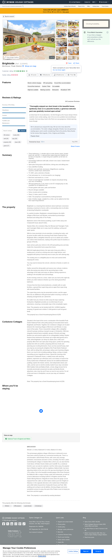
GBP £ (94, 2)
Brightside (8, 63)
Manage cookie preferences (65, 529)
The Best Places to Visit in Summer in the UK (96, 529)
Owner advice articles (64, 539)
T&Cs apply (65, 12)
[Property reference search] (23, 6)
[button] (6, 40)
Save (69, 63)
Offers (88, 6)
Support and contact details (65, 521)
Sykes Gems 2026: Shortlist (92, 521)
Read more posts (89, 537)
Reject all (85, 551)
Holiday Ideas (96, 6)
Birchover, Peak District (19, 66)
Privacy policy (61, 524)
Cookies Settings (73, 551)
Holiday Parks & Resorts (70, 6)
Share (77, 63)
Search (23, 130)
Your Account (103, 2)
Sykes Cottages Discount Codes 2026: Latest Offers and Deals (95, 525)
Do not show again (59, 70)
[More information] (107, 32)
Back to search (9, 16)
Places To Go (81, 6)
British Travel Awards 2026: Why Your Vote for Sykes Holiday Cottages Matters (96, 533)
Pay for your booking (63, 537)
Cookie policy (61, 526)
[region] (56, 551)
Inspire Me (61, 542)
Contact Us (87, 2)
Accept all (98, 551)
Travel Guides (105, 6)
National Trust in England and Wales (19, 439)
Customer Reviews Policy (65, 534)
